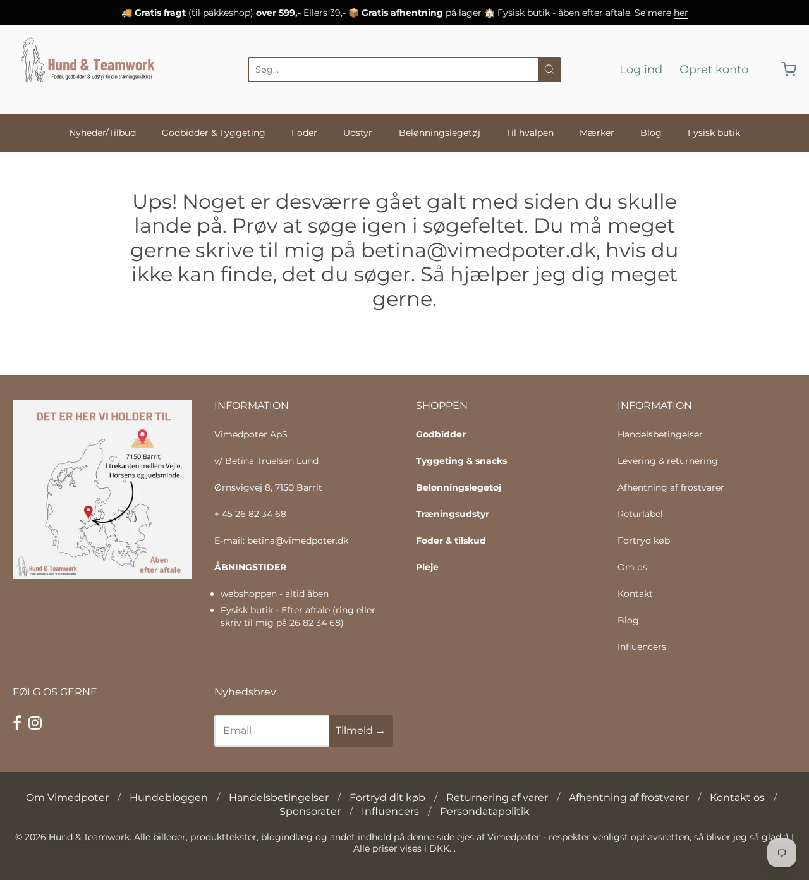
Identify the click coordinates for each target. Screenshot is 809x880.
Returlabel (640, 514)
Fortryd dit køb (387, 797)
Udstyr (357, 132)
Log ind (640, 69)
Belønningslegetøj (439, 132)
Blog (651, 132)
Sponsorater (310, 811)
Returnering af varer (497, 797)
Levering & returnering (667, 461)
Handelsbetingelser (660, 434)
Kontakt (635, 593)
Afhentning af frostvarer (670, 487)
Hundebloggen (169, 797)
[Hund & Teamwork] (91, 69)
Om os (632, 567)
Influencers (641, 646)
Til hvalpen (530, 132)
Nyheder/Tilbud (102, 132)
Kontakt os (737, 797)
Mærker (597, 132)
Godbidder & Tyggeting (213, 132)
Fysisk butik (714, 132)
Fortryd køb (643, 540)
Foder (304, 132)
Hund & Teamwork (89, 837)
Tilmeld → (361, 730)
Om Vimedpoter (67, 797)
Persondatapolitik (485, 811)
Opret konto (713, 69)
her (681, 12)
